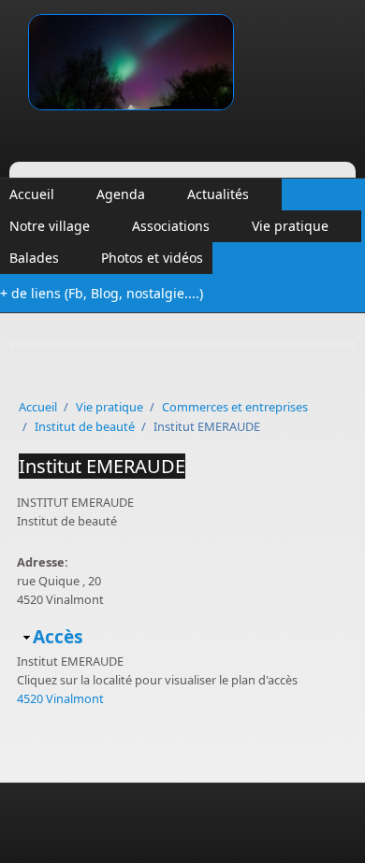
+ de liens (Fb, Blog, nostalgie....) (101, 293)
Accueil (31, 194)
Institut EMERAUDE (102, 466)
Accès (58, 636)
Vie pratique (290, 226)
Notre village (49, 226)
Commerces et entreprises (235, 406)
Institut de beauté (85, 426)
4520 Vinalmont (60, 698)
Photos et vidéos (152, 257)
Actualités (218, 194)
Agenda (120, 194)
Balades (34, 257)
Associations (171, 226)
